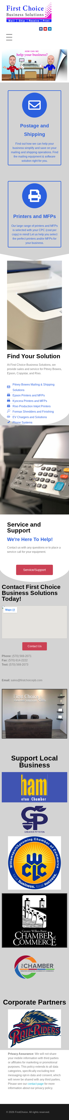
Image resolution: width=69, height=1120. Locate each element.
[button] (34, 570)
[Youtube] (45, 29)
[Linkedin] (49, 29)
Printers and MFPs (34, 216)
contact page (36, 1083)
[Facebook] (41, 29)
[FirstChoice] (28, 12)
